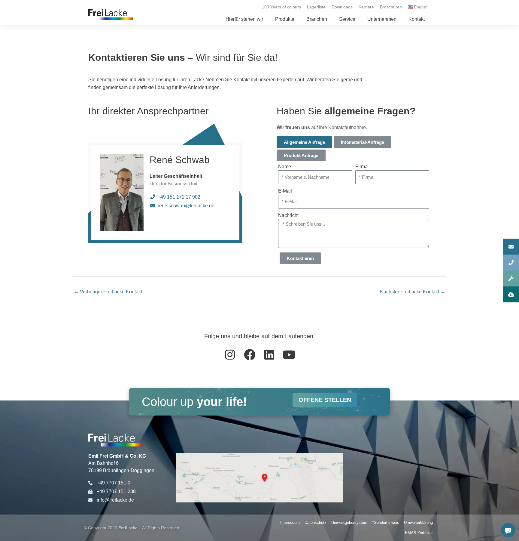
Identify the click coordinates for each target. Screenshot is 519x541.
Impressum (290, 522)
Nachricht (288, 215)
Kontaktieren (300, 258)
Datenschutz (315, 522)
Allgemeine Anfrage (304, 142)
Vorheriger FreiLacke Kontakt (108, 291)
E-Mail (285, 190)
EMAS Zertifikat (419, 532)
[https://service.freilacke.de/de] (511, 278)
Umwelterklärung (418, 522)
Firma (361, 166)
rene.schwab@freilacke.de (186, 205)
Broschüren (391, 7)
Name (284, 166)
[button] (284, 19)
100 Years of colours (281, 7)
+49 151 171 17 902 (179, 196)
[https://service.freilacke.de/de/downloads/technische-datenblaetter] (511, 294)
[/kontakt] (511, 247)
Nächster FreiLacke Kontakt (412, 291)
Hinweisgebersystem (349, 522)
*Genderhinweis (385, 522)
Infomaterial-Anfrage (362, 142)
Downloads (342, 7)
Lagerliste (316, 7)
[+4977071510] (511, 262)
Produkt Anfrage (301, 155)
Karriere (366, 7)
